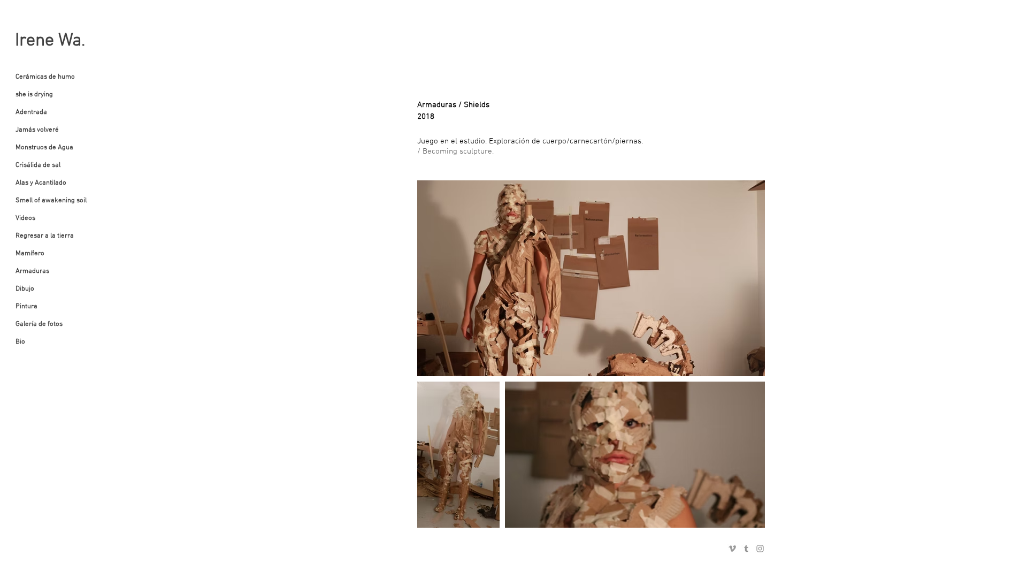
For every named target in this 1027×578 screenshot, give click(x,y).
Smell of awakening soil (51, 200)
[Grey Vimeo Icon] (732, 548)
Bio (20, 342)
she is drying (34, 94)
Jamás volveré (37, 130)
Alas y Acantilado (41, 183)
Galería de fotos (39, 324)
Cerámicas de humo (45, 77)
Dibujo (25, 289)
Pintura (26, 306)
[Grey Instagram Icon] (760, 548)
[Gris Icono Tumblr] (746, 548)
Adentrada (31, 112)
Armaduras (32, 271)
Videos (25, 218)
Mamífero (30, 253)
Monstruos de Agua (44, 147)
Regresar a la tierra (45, 236)
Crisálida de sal (38, 165)
